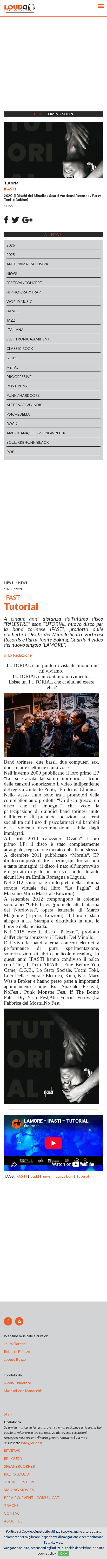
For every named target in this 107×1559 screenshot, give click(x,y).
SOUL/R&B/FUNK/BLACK (27, 442)
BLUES (11, 358)
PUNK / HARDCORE (23, 395)
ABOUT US (13, 1521)
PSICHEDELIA (18, 414)
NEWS (11, 273)
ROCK (11, 423)
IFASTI (21, 1176)
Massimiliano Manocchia (23, 1390)
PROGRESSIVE (19, 376)
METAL (12, 367)
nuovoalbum (63, 1176)
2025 (10, 254)
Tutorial (82, 1176)
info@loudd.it (32, 1443)
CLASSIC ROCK (19, 348)
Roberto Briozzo (17, 1351)
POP (10, 451)
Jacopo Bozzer (15, 1359)
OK (62, 1553)
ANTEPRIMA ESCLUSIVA (27, 264)
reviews (12, 1450)
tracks (11, 1505)
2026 (10, 245)
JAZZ (10, 320)
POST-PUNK (17, 386)
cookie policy (47, 1553)
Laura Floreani (16, 1343)
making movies (19, 1490)
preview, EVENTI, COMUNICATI (32, 1497)
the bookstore (19, 1482)
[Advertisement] (53, 70)
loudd (34, 1176)
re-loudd (13, 1458)
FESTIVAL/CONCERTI (25, 282)
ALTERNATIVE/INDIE (24, 405)
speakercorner (19, 1466)
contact (13, 1513)
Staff (8, 1414)
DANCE (12, 311)
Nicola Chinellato (17, 1383)
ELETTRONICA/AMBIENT (28, 339)
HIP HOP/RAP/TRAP (23, 292)
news (46, 1176)
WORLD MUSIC (19, 301)
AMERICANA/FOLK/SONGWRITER (35, 433)
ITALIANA (15, 329)
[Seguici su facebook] (8, 1321)
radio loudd (16, 1474)
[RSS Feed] (19, 1321)
